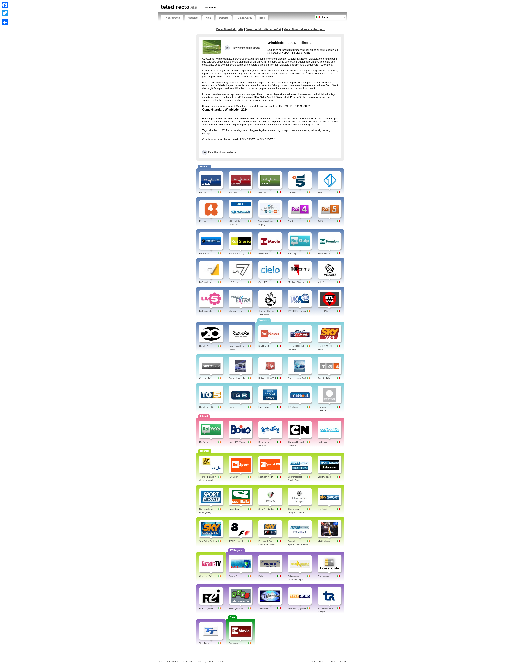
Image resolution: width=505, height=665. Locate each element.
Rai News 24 (264, 346)
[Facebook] (5, 5)
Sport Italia (234, 509)
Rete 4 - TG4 (324, 378)
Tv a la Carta (244, 17)
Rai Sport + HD (265, 477)
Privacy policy (205, 661)
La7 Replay (234, 282)
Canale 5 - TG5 (206, 407)
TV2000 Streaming (297, 311)
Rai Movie (263, 253)
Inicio (313, 661)
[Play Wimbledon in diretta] (211, 46)
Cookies (220, 661)
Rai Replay (204, 253)
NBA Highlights (325, 541)
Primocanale (323, 576)
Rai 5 (320, 221)
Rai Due (233, 192)
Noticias (193, 17)
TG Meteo (293, 407)
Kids (208, 17)
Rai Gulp (292, 253)
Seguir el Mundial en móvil (263, 29)
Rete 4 (202, 221)
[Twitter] (5, 13)
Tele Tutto (204, 643)
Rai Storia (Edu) (236, 253)
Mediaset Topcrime (297, 282)
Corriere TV (204, 378)
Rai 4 (290, 221)
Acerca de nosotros (168, 661)
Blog (262, 17)
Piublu (261, 576)
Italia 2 (321, 282)
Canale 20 (204, 346)
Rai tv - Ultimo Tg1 (238, 378)
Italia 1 (321, 192)
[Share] (5, 22)
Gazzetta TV (205, 576)
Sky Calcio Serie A (208, 541)
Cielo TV (262, 282)
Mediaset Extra (236, 311)
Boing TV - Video (237, 442)
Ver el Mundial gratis (229, 29)
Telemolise (263, 608)
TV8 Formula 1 (236, 541)
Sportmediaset (324, 477)
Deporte (223, 17)
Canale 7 (233, 576)
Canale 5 (292, 192)
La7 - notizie (264, 407)
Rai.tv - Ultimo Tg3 (297, 378)
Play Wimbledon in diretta (222, 152)
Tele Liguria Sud (236, 608)
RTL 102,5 (323, 311)
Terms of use (188, 661)
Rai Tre (262, 192)
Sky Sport (322, 509)
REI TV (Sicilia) (206, 608)
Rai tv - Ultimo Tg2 (267, 378)
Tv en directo (172, 17)
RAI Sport (233, 477)
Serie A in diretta (266, 509)
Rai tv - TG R (235, 407)
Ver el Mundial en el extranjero (304, 29)
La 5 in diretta (205, 311)
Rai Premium (324, 253)
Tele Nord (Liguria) (297, 608)
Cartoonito (322, 442)
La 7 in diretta (205, 282)
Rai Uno (203, 192)
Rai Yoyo (203, 442)
